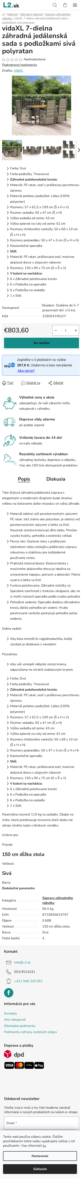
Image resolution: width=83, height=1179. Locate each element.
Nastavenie (40, 1156)
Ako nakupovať (15, 1019)
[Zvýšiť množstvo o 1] (76, 330)
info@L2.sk (22, 962)
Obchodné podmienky (19, 1026)
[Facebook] (8, 992)
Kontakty (10, 1013)
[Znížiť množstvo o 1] (56, 330)
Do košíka (42, 343)
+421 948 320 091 (28, 981)
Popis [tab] (24, 479)
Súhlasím (40, 1169)
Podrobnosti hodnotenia (19, 65)
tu (44, 1145)
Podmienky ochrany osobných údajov (30, 1032)
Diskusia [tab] (55, 479)
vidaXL (18, 70)
